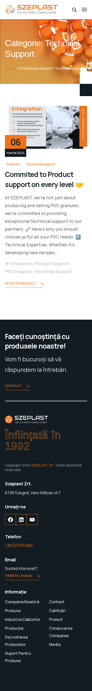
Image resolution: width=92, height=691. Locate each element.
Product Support (51, 263)
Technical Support (40, 164)
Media (55, 644)
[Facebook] (10, 523)
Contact (13, 385)
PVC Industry (18, 271)
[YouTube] (32, 523)
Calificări (57, 610)
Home (10, 68)
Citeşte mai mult (20, 283)
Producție (14, 628)
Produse (13, 610)
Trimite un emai (18, 575)
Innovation (21, 263)
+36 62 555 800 (19, 545)
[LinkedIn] (21, 523)
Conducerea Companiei (60, 632)
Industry (13, 164)
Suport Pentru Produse (18, 657)
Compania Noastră (22, 601)
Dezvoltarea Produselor (16, 640)
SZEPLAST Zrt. (42, 465)
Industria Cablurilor (22, 619)
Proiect (56, 619)
